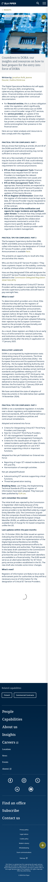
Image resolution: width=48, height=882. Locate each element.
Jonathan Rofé (18, 77)
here (28, 251)
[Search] (38, 3)
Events (5, 762)
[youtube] (31, 789)
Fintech (7, 695)
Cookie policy (24, 839)
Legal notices (24, 834)
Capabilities (12, 719)
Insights (7, 10)
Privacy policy (24, 830)
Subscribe (10, 810)
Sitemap (22, 858)
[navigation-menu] (44, 3)
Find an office (14, 803)
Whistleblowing (24, 848)
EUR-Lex (22, 493)
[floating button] (42, 845)
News (4, 755)
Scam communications (24, 852)
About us (9, 726)
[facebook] (10, 780)
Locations (6, 749)
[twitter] (37, 780)
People (8, 711)
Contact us (11, 817)
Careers (8, 742)
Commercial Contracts (25, 695)
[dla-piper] (9, 3)
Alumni (5, 769)
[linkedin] (17, 789)
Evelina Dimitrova (17, 80)
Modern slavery (24, 843)
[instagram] (24, 780)
